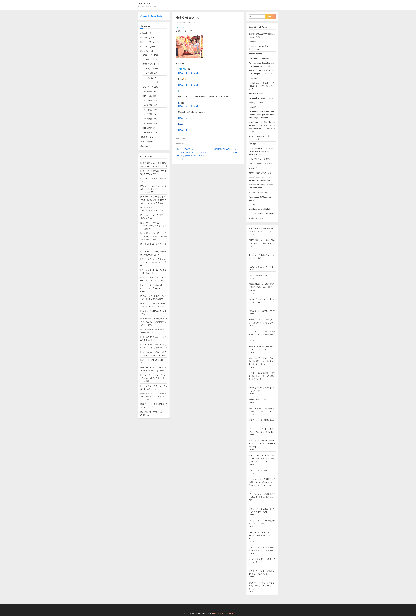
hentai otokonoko (256, 93)
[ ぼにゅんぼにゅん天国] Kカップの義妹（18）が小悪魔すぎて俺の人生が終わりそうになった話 (262, 482)
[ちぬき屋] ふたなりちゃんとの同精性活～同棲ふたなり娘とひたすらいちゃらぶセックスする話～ (153, 200)
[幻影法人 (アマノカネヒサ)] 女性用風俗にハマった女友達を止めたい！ (262, 334)
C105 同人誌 (148, 78)
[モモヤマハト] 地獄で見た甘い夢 (262, 311)
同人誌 (142, 51)
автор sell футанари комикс (261, 98)
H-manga (181, 138)
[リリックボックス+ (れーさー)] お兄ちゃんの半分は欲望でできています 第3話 (153, 378)
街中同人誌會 (145, 142)
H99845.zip (183, 118)
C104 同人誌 (148, 73)
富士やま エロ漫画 (256, 102)
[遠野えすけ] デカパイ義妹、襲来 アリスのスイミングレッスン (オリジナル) (262, 243)
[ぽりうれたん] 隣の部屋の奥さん (262, 420)
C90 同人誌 (147, 91)
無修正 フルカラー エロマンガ (260, 159)
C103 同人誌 (148, 69)
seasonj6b (253, 107)
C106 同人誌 (148, 82)
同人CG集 (144, 47)
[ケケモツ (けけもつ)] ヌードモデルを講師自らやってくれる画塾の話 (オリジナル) (262, 376)
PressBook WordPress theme (223, 613)
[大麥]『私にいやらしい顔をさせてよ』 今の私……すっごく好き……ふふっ (261, 586)
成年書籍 (143, 137)
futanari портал (255, 54)
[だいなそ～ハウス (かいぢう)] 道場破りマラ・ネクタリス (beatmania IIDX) (153, 189)
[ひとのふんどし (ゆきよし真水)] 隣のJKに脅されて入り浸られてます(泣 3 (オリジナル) (262, 361)
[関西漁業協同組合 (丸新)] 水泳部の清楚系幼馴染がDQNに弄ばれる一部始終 (262, 287)
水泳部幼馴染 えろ (256, 218)
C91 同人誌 (147, 96)
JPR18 (193, 22)
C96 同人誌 (147, 119)
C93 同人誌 (147, 105)
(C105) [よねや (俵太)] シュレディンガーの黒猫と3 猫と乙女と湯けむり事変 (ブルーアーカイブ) (262, 458)
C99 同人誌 (147, 132)
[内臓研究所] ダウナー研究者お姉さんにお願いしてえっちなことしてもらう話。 (153, 396)
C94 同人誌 (147, 110)
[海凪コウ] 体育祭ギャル (258, 275)
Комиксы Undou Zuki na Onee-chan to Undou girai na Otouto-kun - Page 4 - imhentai (262, 115)
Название (253, 78)
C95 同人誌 (147, 114)
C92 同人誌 (147, 101)
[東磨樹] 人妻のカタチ (257, 399)
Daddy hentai (254, 204)
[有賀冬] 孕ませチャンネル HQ (261, 267)
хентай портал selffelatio (259, 58)
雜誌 (142, 146)
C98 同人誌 (147, 128)
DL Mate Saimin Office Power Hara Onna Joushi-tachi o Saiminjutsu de (261, 151)
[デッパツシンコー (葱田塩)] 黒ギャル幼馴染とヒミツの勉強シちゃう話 (262, 497)
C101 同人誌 (148, 59)
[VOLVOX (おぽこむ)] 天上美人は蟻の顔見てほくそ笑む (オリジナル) (262, 535)
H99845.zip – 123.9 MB (188, 73)
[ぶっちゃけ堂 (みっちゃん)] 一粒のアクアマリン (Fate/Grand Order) (153, 288)
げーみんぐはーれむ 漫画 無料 (260, 163)
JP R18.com (144, 3)
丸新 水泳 (252, 144)
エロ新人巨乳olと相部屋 (258, 192)
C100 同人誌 (148, 55)
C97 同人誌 (147, 123)
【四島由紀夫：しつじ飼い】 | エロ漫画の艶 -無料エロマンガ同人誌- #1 (262, 86)
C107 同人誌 (148, 87)
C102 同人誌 (148, 64)
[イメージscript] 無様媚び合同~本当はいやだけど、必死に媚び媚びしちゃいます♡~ (153, 322)
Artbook (143, 33)
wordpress (253, 42)
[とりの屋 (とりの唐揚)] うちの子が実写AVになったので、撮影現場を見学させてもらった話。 (153, 236)
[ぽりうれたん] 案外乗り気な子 (261, 470)
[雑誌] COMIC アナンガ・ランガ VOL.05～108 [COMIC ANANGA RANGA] (262, 444)
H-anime (143, 37)
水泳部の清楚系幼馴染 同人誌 (260, 173)
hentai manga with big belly (260, 209)
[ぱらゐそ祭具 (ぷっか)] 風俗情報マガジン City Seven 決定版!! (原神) (153, 262)
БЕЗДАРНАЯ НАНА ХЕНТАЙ (261, 214)
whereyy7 (253, 168)
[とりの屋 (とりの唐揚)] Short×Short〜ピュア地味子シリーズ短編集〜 (153, 226)
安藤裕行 (181, 143)
